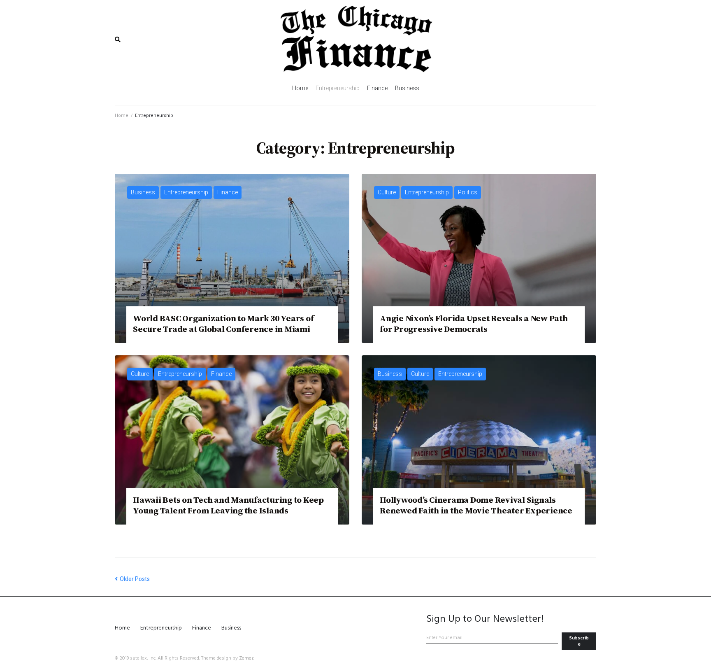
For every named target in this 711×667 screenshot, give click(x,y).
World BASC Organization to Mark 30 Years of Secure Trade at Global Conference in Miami (223, 323)
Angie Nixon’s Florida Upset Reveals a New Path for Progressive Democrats (474, 323)
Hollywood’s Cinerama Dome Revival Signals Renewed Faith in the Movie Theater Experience (476, 505)
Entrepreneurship (186, 192)
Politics (467, 192)
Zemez (246, 658)
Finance (227, 192)
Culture (387, 192)
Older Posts (132, 579)
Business (143, 192)
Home (121, 115)
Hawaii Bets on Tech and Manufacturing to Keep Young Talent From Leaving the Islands (228, 505)
